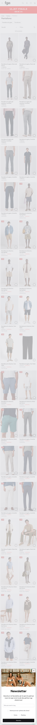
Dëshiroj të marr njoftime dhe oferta (20, 710)
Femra (15, 715)
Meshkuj (23, 715)
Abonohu (18, 720)
